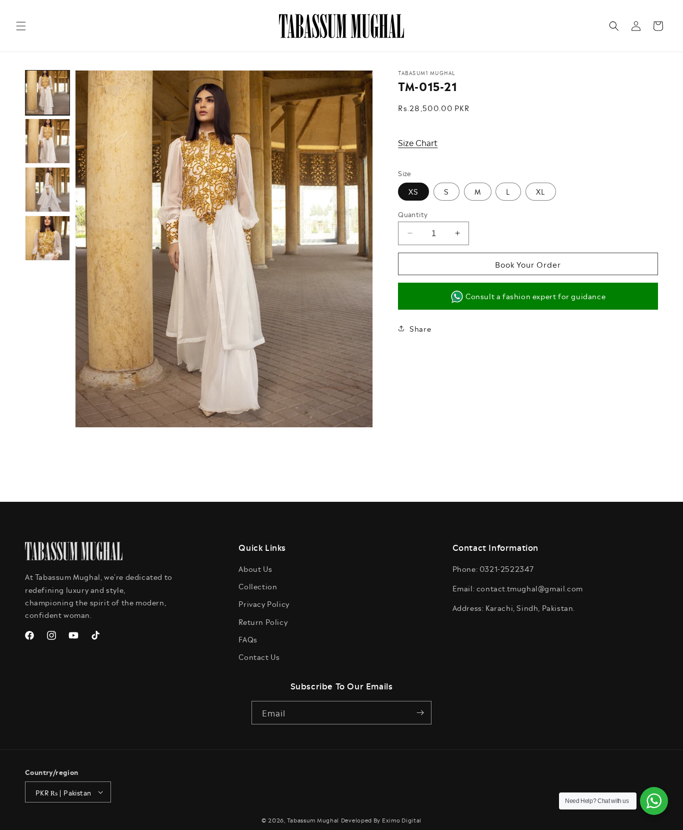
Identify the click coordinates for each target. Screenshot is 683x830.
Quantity (413, 213)
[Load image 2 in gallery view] (47, 141)
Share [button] (420, 328)
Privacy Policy (263, 603)
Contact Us (259, 656)
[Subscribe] (420, 712)
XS (413, 191)
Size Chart (418, 142)
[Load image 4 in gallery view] (47, 238)
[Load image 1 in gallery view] (47, 92)
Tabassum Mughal (313, 819)
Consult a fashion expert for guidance (536, 295)
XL (541, 191)
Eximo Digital (402, 819)
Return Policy (263, 621)
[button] (21, 26)
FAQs (247, 639)
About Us (255, 568)
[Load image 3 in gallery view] (47, 189)
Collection (257, 586)
